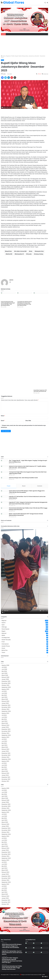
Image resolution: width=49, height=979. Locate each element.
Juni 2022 (4, 765)
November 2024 (6, 707)
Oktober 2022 (5, 757)
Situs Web (28, 420)
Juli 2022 (4, 763)
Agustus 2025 (5, 689)
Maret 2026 (5, 675)
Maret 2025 (5, 699)
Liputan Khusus (6, 646)
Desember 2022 (6, 753)
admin (4, 73)
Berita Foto (5, 650)
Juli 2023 (4, 739)
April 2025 (4, 697)
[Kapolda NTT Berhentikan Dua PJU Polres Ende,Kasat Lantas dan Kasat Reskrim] (4, 498)
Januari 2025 (5, 703)
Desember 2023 (6, 729)
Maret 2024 (5, 723)
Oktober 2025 (5, 685)
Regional (8, 56)
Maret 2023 (5, 747)
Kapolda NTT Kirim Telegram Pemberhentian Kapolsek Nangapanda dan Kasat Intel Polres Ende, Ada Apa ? (28, 503)
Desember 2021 (6, 777)
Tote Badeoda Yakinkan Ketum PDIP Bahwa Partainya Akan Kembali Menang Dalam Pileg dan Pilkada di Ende (24, 303)
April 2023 (4, 745)
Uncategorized (6, 637)
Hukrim (4, 622)
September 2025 (6, 687)
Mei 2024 (4, 719)
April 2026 (4, 673)
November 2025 (6, 683)
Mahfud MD (9, 254)
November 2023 (6, 731)
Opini (3, 624)
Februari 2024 (5, 725)
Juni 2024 (4, 717)
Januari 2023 (5, 751)
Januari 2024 (5, 727)
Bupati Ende (9, 251)
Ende (31, 251)
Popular (8, 486)
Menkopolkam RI (19, 254)
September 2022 (6, 759)
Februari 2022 (5, 773)
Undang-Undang (39, 254)
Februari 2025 (5, 701)
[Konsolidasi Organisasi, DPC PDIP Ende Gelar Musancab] (41, 340)
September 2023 (6, 735)
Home (3, 56)
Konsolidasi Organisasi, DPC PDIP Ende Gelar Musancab (40, 390)
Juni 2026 (4, 669)
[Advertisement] (24, 44)
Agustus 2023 (5, 737)
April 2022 (4, 769)
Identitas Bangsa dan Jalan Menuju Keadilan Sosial (23, 477)
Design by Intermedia (25, 974)
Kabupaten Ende (39, 251)
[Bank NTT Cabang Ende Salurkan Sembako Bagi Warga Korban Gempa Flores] (44, 949)
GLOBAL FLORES (41, 974)
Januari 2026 (5, 679)
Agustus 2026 (5, 665)
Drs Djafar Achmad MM (20, 251)
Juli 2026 (4, 667)
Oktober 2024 (5, 709)
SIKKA (3, 635)
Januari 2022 (5, 775)
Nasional (4, 633)
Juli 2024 (4, 715)
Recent (23, 486)
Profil (3, 641)
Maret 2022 (5, 771)
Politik (12, 56)
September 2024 (6, 711)
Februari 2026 (5, 677)
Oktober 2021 (5, 781)
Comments (39, 486)
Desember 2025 (6, 681)
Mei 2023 (4, 743)
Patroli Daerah (5, 629)
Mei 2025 (4, 695)
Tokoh (3, 652)
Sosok (3, 648)
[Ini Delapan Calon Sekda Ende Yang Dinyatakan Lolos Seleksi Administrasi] (44, 945)
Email (3, 420)
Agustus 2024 (5, 713)
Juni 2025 (4, 693)
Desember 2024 (6, 705)
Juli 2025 (4, 691)
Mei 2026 (4, 671)
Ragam (3, 631)
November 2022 (6, 755)
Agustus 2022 (5, 761)
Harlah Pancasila (6, 639)
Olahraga (4, 627)
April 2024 (4, 721)
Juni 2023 (4, 741)
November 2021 (6, 779)
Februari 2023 (5, 749)
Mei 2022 (4, 767)
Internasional (5, 644)
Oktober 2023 (5, 733)
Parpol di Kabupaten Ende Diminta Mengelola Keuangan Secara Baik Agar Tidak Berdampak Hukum (8, 303)
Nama (3, 415)
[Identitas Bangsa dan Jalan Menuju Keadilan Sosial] (4, 479)
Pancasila (29, 254)
